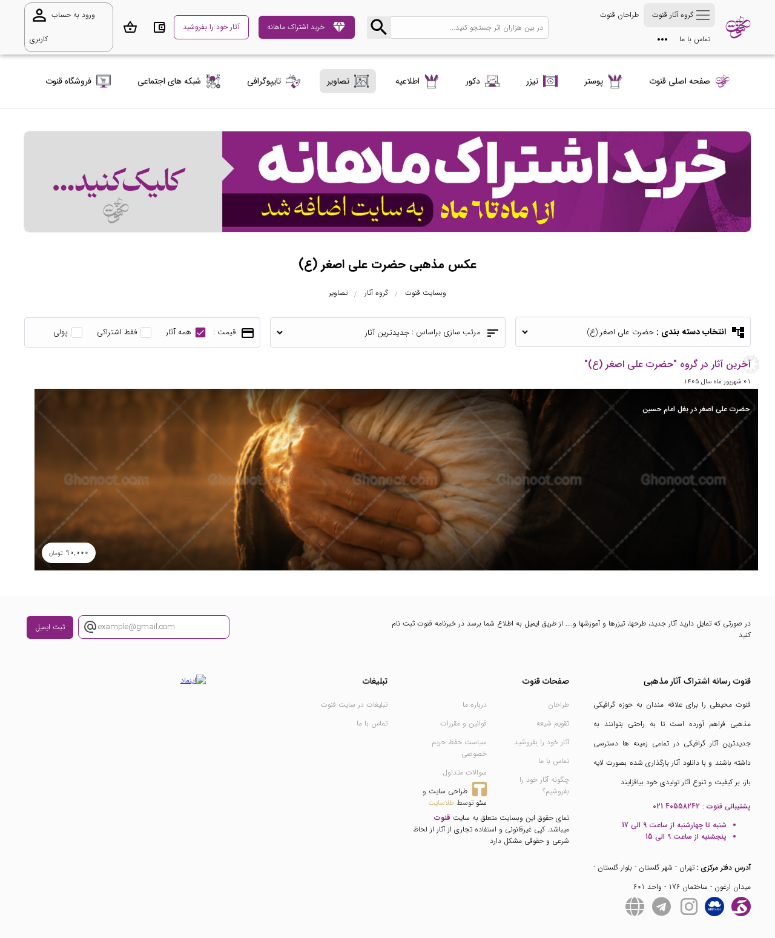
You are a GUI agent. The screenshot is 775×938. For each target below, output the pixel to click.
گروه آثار (376, 293)
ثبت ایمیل (50, 627)
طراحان (558, 704)
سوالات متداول (465, 772)
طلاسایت (441, 802)
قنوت (442, 818)
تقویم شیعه (552, 723)
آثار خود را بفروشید (541, 742)
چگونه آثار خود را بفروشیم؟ (544, 785)
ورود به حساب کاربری (62, 25)
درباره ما (475, 704)
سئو (481, 802)
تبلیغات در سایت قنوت (354, 704)
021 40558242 (676, 806)
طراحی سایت (448, 791)
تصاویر (338, 293)
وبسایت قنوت (425, 293)
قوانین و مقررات (463, 723)
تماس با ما (694, 39)
